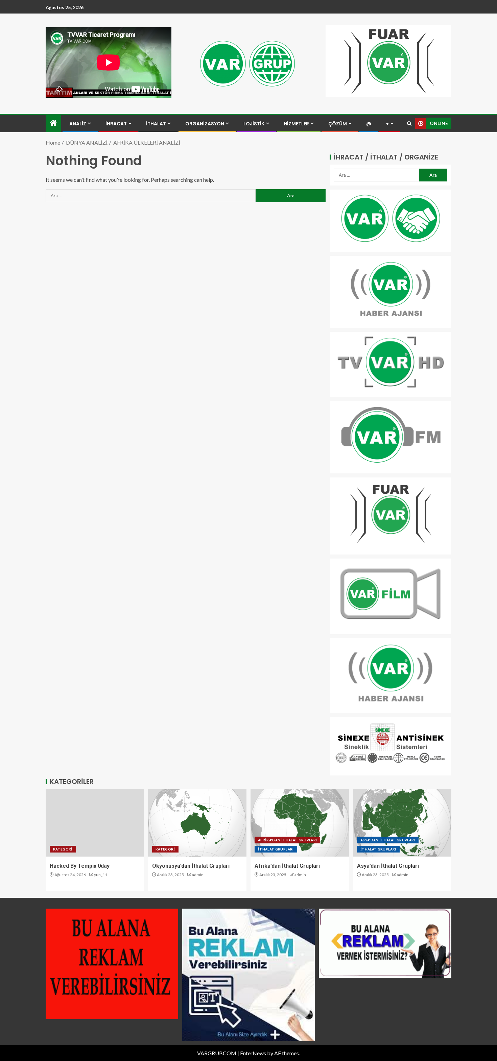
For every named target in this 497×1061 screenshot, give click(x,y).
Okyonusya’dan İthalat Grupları (191, 866)
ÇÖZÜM (337, 123)
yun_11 (100, 874)
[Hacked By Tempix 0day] (95, 823)
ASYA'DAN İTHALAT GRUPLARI (387, 840)
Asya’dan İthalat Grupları (388, 866)
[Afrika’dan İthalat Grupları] (300, 823)
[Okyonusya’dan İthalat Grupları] (197, 823)
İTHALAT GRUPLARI (276, 849)
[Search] (409, 123)
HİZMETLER (296, 123)
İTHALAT (156, 123)
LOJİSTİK (253, 123)
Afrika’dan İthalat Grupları (287, 866)
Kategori (63, 849)
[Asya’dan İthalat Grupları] (402, 823)
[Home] (53, 123)
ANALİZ (77, 123)
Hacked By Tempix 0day (80, 866)
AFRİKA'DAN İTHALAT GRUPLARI (287, 840)
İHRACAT (116, 123)
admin (198, 874)
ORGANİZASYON (204, 123)
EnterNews (253, 1053)
